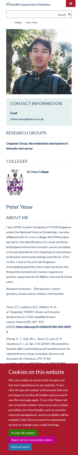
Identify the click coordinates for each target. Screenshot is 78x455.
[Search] (69, 14)
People (18, 22)
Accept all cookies (23, 433)
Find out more (20, 447)
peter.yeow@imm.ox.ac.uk (27, 119)
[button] (71, 3)
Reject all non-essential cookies (31, 440)
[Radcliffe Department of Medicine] (28, 3)
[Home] (9, 22)
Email (13, 113)
